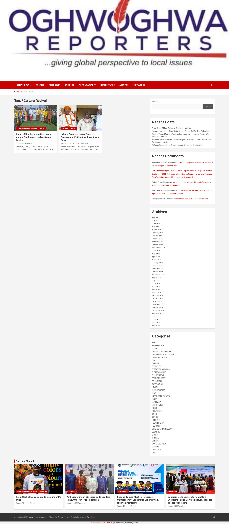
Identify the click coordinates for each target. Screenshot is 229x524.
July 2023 (155, 316)
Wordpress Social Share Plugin (103, 523)
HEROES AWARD (107, 85)
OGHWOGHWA (23, 85)
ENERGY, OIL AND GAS (161, 369)
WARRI (154, 453)
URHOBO (42, 128)
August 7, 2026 (173, 506)
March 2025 (156, 260)
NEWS (154, 408)
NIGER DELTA (54, 85)
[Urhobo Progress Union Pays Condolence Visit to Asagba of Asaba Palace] (80, 118)
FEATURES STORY (159, 378)
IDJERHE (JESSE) (158, 390)
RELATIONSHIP (158, 423)
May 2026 (156, 227)
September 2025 (158, 248)
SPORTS (155, 435)
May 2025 (156, 254)
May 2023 (156, 322)
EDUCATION (156, 366)
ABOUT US (124, 85)
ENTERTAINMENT (159, 372)
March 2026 (156, 230)
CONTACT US (139, 85)
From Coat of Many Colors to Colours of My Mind (171, 128)
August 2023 (157, 313)
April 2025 (156, 257)
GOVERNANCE (157, 384)
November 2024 (158, 268)
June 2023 (156, 319)
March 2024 (156, 292)
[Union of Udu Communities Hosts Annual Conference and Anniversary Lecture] (35, 118)
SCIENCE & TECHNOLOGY (162, 429)
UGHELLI (155, 441)
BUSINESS (69, 85)
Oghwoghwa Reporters (38, 517)
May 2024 (156, 286)
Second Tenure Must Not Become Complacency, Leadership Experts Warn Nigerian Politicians (138, 500)
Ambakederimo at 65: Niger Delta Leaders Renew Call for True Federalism (180, 131)
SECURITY (156, 432)
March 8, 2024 (66, 143)
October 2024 (157, 271)
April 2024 (156, 289)
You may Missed (25, 461)
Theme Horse (63, 517)
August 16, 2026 (73, 503)
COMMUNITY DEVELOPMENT (27, 128)
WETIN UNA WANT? (87, 85)
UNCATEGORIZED (159, 444)
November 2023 (158, 304)
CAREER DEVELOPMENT (161, 351)
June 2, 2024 (21, 143)
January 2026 (157, 236)
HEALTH (155, 387)
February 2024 (157, 295)
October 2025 (157, 245)
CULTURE (65, 128)
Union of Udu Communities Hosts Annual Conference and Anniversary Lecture (35, 137)
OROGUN (155, 417)
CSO (154, 360)
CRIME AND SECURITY (161, 357)
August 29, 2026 (22, 503)
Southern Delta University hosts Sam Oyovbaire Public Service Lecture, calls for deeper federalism (190, 500)
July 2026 (155, 221)
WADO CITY (156, 450)
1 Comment (83, 143)
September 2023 (158, 310)
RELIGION (156, 426)
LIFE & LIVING (157, 405)
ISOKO (154, 399)
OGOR (154, 414)
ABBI (154, 342)
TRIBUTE (155, 438)
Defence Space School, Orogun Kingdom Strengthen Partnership (177, 145)
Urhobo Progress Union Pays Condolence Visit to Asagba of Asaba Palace (80, 137)
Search (155, 101)
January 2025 (157, 263)
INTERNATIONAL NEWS (161, 396)
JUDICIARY (156, 402)
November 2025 (158, 242)
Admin (29, 143)
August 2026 (157, 218)
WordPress (91, 517)
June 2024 (156, 283)
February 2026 (157, 233)
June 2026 (156, 224)
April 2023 (156, 325)
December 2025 (158, 239)
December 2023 (158, 301)
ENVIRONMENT (158, 375)
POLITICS (40, 85)
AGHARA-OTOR (158, 345)
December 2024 (158, 266)
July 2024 (155, 280)
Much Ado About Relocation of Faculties (192, 199)
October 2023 (157, 307)
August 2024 (157, 277)
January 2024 (157, 298)
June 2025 (156, 251)
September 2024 (158, 274)
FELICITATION (157, 381)
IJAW (154, 393)
